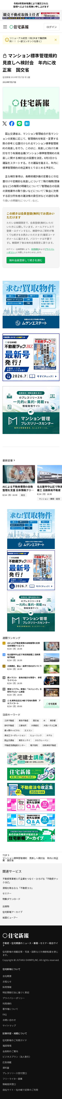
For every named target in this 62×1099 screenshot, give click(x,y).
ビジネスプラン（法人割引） (17, 1056)
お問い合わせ (9, 1020)
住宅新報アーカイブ (12, 911)
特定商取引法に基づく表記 (16, 992)
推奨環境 (7, 1045)
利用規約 (35, 249)
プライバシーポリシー (14, 998)
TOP (5, 855)
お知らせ (7, 981)
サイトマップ (9, 1025)
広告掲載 (7, 1062)
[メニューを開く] (5, 26)
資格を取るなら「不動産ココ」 (18, 888)
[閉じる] (55, 40)
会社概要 (7, 976)
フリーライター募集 (12, 1078)
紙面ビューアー (10, 917)
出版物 (6, 906)
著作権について (10, 1008)
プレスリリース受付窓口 (15, 1073)
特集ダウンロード (11, 899)
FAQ (5, 1014)
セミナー (7, 893)
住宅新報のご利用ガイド (15, 1040)
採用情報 (7, 987)
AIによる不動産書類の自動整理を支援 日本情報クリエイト (18, 490)
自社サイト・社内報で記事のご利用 (20, 1089)
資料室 (6, 1067)
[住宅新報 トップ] (19, 27)
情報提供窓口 (9, 1084)
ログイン (52, 27)
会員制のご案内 (10, 1051)
